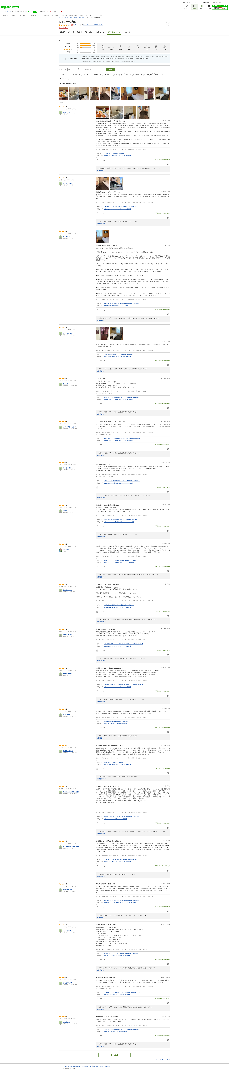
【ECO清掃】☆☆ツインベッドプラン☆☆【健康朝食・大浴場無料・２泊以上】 (123, 992)
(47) (89, 32)
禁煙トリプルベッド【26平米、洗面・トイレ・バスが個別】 (118, 399)
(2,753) (114, 32)
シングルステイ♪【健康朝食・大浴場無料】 (114, 153)
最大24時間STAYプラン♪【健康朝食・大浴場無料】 (116, 721)
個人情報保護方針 (75, 1066)
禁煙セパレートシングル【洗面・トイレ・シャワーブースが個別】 (120, 902)
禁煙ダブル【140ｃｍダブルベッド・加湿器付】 (115, 819)
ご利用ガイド (190, 2)
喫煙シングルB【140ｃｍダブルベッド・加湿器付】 (116, 305)
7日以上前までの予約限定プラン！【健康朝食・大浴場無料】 (119, 354)
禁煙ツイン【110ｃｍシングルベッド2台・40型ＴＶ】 (117, 955)
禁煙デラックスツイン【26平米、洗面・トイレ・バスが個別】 (119, 522)
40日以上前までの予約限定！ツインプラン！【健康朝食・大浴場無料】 (121, 520)
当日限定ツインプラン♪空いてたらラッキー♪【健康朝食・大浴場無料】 (121, 953)
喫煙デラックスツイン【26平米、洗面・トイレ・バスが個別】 (119, 562)
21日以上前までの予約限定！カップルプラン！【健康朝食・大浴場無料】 (122, 1029)
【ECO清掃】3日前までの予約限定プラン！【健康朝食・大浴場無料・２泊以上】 (123, 644)
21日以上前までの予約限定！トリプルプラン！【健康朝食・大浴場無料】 (122, 481)
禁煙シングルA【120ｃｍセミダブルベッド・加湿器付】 (117, 155)
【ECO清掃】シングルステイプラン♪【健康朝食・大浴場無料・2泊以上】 (122, 207)
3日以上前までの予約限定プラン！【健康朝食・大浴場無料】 (119, 605)
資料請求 (107, 1066)
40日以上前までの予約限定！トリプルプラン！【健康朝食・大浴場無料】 (122, 397)
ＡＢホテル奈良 (67, 21)
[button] (63, 93)
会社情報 (66, 1066)
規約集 (101, 1066)
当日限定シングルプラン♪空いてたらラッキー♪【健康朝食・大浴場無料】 (122, 303)
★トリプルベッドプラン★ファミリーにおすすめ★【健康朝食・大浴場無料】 (123, 438)
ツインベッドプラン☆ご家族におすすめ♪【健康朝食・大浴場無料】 (120, 560)
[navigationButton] (167, 92)
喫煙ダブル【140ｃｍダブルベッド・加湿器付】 (115, 723)
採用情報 (95, 1066)
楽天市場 (215, 2)
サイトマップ (198, 2)
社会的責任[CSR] (87, 1066)
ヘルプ (183, 2)
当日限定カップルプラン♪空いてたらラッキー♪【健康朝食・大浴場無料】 (122, 817)
